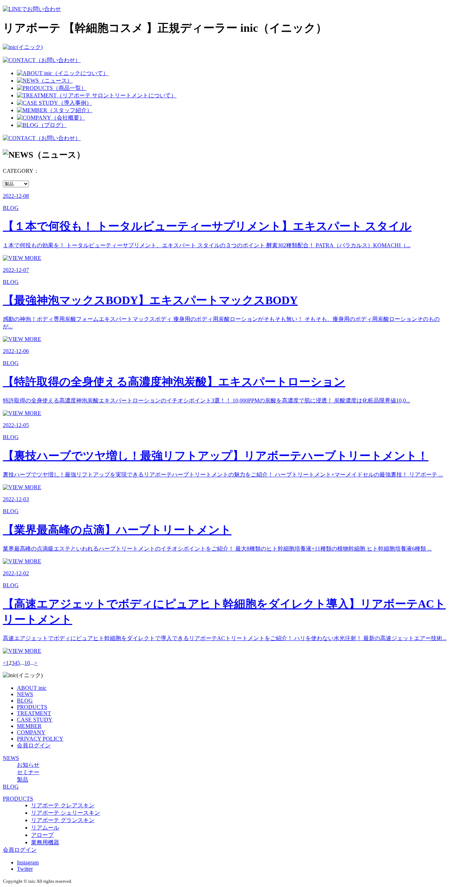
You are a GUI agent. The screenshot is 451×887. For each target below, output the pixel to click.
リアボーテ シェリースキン (65, 813)
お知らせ (28, 765)
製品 (22, 780)
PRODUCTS (32, 707)
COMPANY (31, 732)
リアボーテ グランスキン (62, 820)
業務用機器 (45, 842)
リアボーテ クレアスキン (62, 805)
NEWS (25, 694)
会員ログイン (34, 745)
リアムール (45, 828)
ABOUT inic (32, 688)
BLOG (25, 701)
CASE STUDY (34, 720)
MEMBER (29, 726)
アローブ (42, 835)
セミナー (28, 772)
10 (27, 663)
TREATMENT (34, 713)
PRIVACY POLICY (40, 739)
